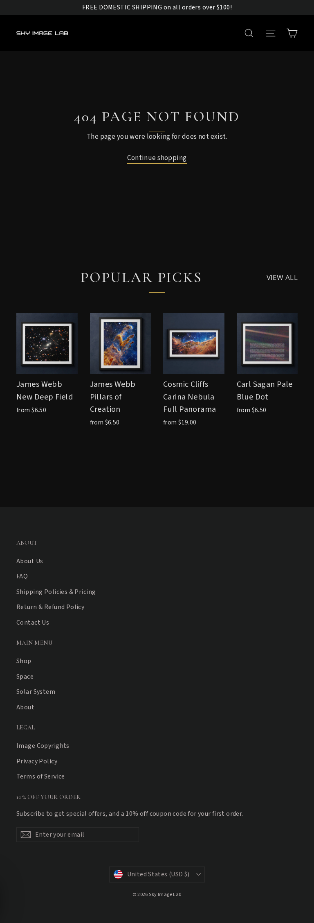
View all (282, 277)
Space (25, 676)
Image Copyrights (43, 745)
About (25, 707)
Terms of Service (40, 776)
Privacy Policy (36, 761)
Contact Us (32, 622)
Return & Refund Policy (50, 607)
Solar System (35, 691)
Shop (23, 661)
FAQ (22, 576)
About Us (29, 561)
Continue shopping (156, 158)
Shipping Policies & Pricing (56, 591)
